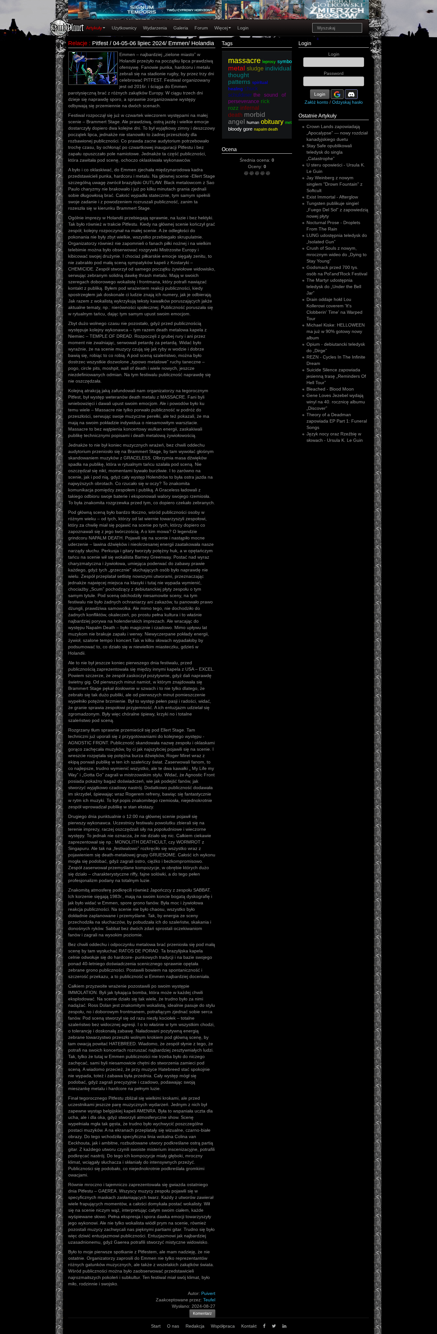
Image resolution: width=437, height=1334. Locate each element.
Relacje (77, 43)
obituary (272, 121)
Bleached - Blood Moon (330, 389)
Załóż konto (316, 102)
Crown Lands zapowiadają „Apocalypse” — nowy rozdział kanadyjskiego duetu (337, 133)
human (253, 122)
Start (156, 1326)
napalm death (266, 129)
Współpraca (223, 1326)
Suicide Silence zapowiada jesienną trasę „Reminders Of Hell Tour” (336, 376)
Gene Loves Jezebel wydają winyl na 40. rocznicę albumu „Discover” (335, 402)
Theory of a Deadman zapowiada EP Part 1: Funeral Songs (336, 421)
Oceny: (256, 166)
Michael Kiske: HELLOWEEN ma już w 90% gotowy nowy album (335, 331)
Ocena (229, 149)
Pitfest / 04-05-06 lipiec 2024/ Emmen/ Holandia (153, 43)
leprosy (269, 61)
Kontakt (249, 1326)
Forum (201, 27)
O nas (173, 1326)
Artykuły (94, 27)
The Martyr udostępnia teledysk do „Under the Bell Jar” (333, 286)
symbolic (286, 61)
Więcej (221, 27)
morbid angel (246, 118)
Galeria (180, 27)
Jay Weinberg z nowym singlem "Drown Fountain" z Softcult (334, 184)
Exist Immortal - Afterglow (332, 196)
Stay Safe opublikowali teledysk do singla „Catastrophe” (329, 152)
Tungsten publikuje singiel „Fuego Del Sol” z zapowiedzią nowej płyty (337, 210)
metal (290, 122)
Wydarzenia (155, 27)
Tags (227, 43)
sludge (255, 68)
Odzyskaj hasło (347, 102)
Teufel (209, 1299)
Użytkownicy (124, 27)
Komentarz (202, 1313)
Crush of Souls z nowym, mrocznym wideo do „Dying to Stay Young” (336, 254)
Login (243, 27)
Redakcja (195, 1326)
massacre (244, 60)
